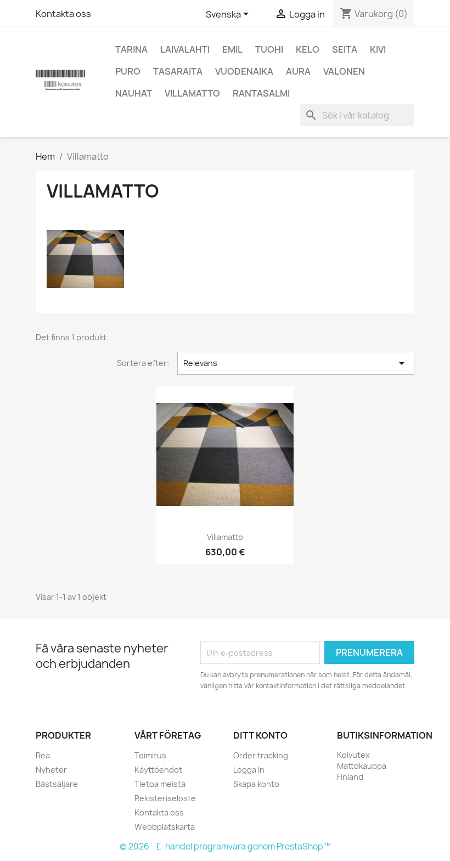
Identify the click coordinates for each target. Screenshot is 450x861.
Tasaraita (178, 71)
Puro (127, 71)
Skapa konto (256, 784)
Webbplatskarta (164, 826)
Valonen (344, 71)
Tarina (131, 49)
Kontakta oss (63, 14)
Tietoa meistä (159, 784)
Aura (298, 71)
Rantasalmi (261, 93)
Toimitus (150, 755)
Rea (43, 755)
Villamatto (192, 93)
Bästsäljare (57, 784)
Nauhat (133, 93)
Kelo (307, 49)
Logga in (249, 769)
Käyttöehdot (158, 769)
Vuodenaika (244, 71)
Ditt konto (260, 735)
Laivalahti (185, 49)
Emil (232, 49)
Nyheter (51, 769)
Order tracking (260, 755)
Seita (344, 49)
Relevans (295, 363)
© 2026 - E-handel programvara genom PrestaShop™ (225, 846)
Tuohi (269, 49)
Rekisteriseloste (165, 798)
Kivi (378, 49)
